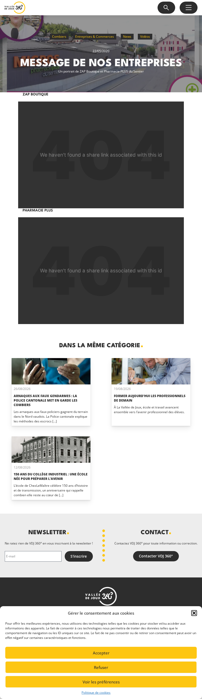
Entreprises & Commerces (94, 36)
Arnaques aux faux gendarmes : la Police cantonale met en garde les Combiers (45, 400)
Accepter (101, 652)
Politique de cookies (96, 692)
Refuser (101, 667)
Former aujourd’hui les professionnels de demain (149, 398)
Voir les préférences (101, 681)
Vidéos (145, 36)
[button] (194, 613)
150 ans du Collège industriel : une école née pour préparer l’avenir (51, 476)
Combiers (59, 36)
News (127, 36)
